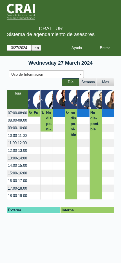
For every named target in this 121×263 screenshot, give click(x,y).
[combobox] (46, 74)
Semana (88, 82)
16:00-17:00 (17, 181)
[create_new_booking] (59, 113)
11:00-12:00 (17, 143)
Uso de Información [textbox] (27, 74)
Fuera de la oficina (36, 114)
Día (70, 82)
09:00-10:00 (17, 128)
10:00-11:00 (17, 135)
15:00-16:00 (17, 173)
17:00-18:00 (17, 188)
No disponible (49, 121)
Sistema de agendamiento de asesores (51, 34)
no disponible (73, 124)
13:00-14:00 (17, 158)
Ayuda (76, 48)
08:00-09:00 (17, 120)
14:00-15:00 (17, 165)
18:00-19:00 (17, 196)
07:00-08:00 (17, 113)
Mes (105, 82)
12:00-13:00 (17, 150)
